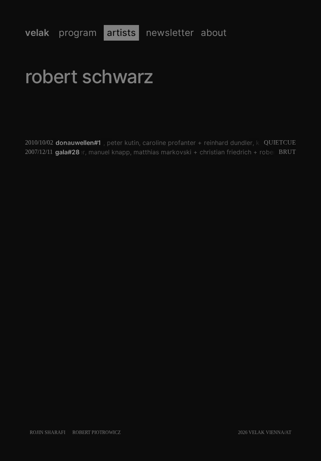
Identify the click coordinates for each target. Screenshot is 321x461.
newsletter (170, 33)
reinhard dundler (226, 143)
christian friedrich (222, 152)
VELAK (37, 33)
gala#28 (67, 152)
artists (121, 33)
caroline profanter (167, 143)
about (214, 33)
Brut (287, 151)
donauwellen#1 (78, 143)
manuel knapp (106, 152)
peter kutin (121, 143)
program (78, 33)
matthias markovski (159, 152)
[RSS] (294, 432)
